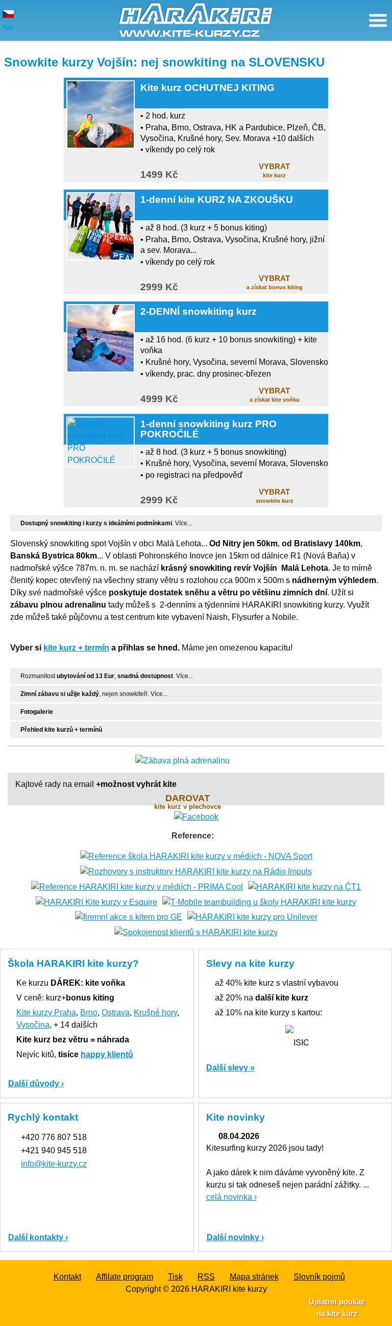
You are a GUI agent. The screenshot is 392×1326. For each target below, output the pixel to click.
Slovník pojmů (319, 1276)
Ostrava (116, 1012)
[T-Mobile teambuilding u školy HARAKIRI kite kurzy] (259, 901)
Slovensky (8, 27)
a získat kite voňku (275, 394)
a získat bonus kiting (275, 282)
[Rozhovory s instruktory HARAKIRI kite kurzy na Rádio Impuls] (196, 871)
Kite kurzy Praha (46, 1012)
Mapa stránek (254, 1276)
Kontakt (67, 1276)
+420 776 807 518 (54, 1137)
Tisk (175, 1276)
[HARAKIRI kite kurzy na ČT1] (304, 886)
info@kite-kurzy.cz (54, 1163)
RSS (206, 1276)
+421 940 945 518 (54, 1150)
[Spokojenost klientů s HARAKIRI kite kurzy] (196, 931)
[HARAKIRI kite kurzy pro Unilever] (252, 917)
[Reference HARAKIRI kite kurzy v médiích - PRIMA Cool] (137, 886)
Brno (88, 1012)
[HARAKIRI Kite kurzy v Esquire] (96, 901)
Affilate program (124, 1276)
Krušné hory (155, 1012)
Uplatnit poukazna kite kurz (337, 1307)
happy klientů (107, 1054)
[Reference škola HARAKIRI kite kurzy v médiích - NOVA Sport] (196, 855)
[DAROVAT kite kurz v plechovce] (196, 760)
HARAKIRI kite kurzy (229, 1289)
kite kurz (274, 170)
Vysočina (33, 1024)
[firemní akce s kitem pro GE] (128, 917)
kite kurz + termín (76, 647)
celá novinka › (231, 1197)
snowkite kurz (274, 495)
